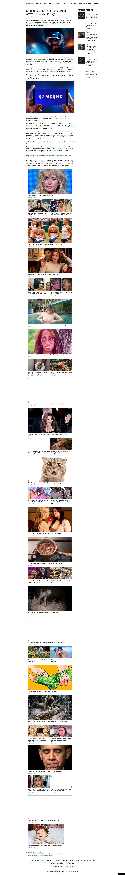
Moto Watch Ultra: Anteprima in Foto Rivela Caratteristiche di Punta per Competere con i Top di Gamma (92, 74)
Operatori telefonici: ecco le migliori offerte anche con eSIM (40, 855)
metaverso (30, 852)
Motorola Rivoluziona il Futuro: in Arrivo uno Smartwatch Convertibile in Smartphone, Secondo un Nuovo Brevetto (92, 37)
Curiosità (73, 3)
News (45, 3)
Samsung (35, 852)
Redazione (58, 873)
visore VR (39, 852)
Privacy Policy (65, 873)
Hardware (38, 3)
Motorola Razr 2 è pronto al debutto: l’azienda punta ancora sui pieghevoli (44, 853)
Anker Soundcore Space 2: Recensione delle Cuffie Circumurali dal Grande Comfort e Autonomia (91, 62)
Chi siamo (53, 873)
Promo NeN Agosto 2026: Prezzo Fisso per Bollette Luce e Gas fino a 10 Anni (92, 16)
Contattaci (72, 866)
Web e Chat (65, 3)
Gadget (58, 3)
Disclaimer (71, 873)
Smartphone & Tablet (85, 3)
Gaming (51, 3)
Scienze (95, 3)
